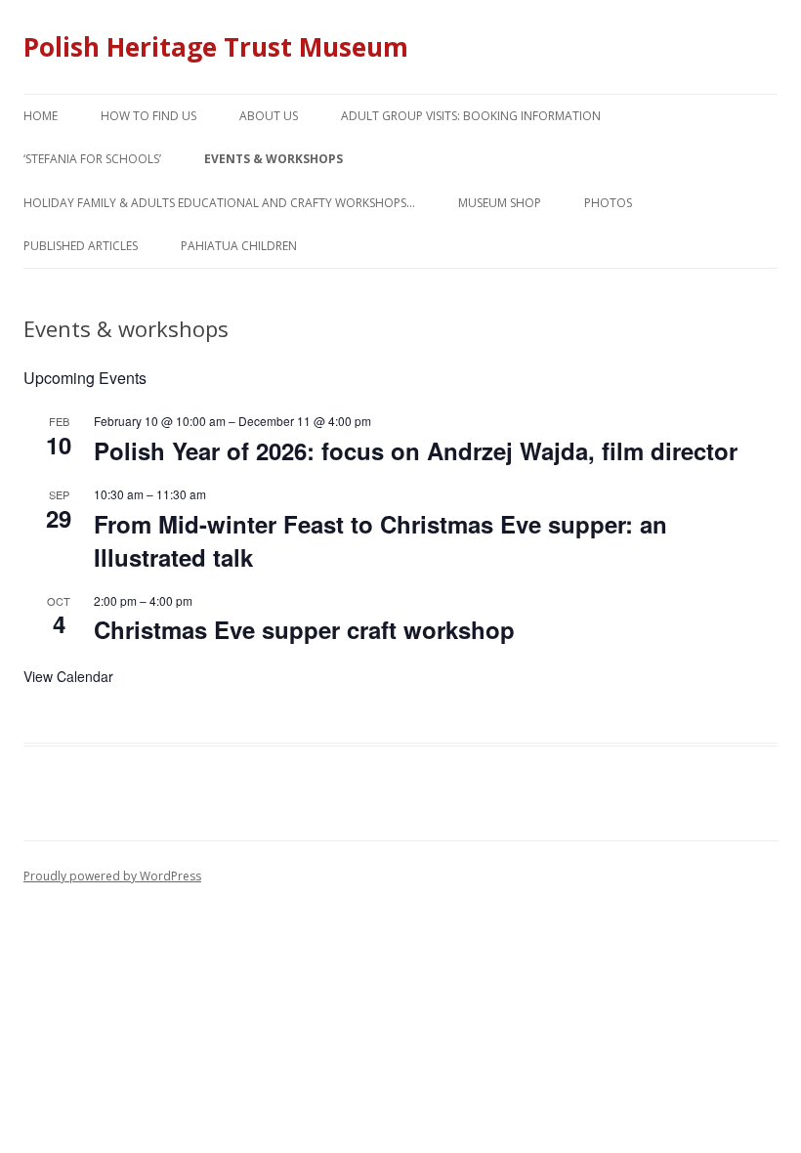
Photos (608, 202)
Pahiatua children (239, 245)
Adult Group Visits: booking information (471, 115)
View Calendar (68, 676)
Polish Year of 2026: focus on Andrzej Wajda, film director (416, 450)
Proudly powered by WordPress (112, 876)
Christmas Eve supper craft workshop (304, 629)
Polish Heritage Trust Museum (215, 46)
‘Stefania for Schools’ (92, 158)
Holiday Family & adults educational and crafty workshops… (219, 202)
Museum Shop (499, 202)
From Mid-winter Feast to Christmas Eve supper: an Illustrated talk (380, 540)
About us (268, 115)
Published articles (80, 245)
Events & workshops (273, 158)
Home (40, 115)
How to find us (148, 115)
